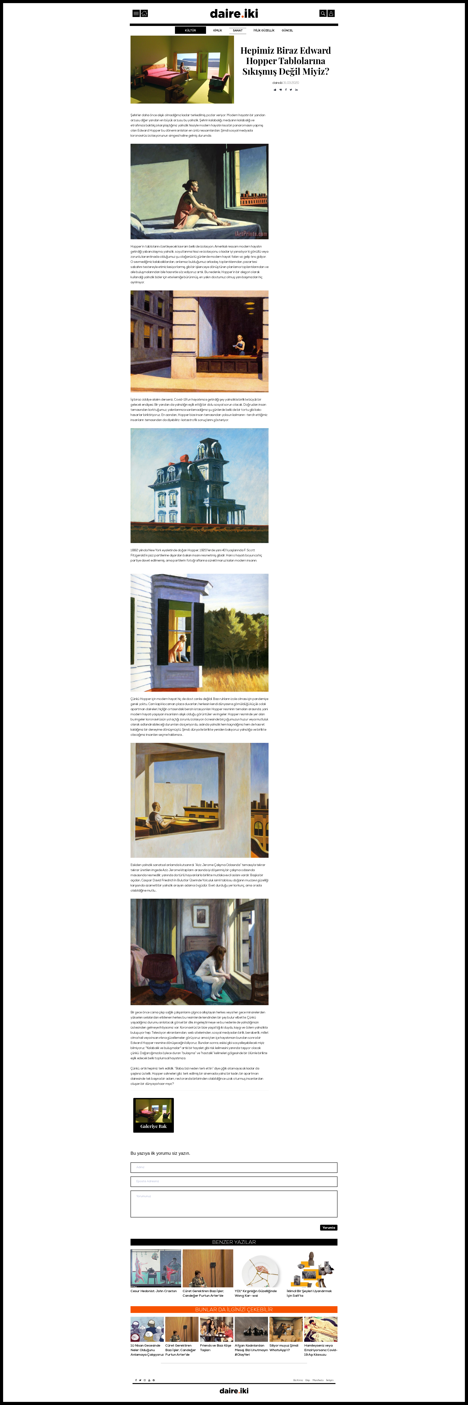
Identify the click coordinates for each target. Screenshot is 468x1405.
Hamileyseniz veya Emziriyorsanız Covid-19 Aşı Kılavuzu (320, 1350)
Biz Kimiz (298, 1380)
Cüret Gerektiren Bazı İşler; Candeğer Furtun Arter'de (180, 1350)
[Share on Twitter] (291, 90)
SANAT (238, 30)
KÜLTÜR (190, 30)
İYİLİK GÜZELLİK (264, 30)
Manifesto (318, 1380)
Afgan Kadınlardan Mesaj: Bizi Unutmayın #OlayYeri (251, 1350)
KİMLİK (217, 30)
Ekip (307, 1380)
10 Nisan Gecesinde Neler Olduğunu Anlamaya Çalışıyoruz (147, 1350)
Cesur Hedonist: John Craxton (154, 1291)
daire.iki (277, 83)
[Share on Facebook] (286, 90)
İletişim (330, 1380)
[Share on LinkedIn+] (296, 90)
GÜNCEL (287, 30)
